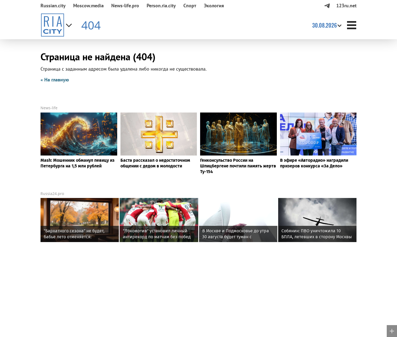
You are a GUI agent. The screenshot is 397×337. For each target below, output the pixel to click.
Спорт (189, 5)
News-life (49, 107)
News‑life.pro (125, 5)
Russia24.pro (52, 193)
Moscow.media (88, 5)
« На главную (55, 80)
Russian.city (53, 5)
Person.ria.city (161, 5)
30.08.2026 (324, 25)
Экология (214, 5)
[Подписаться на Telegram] (326, 5)
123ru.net (346, 5)
